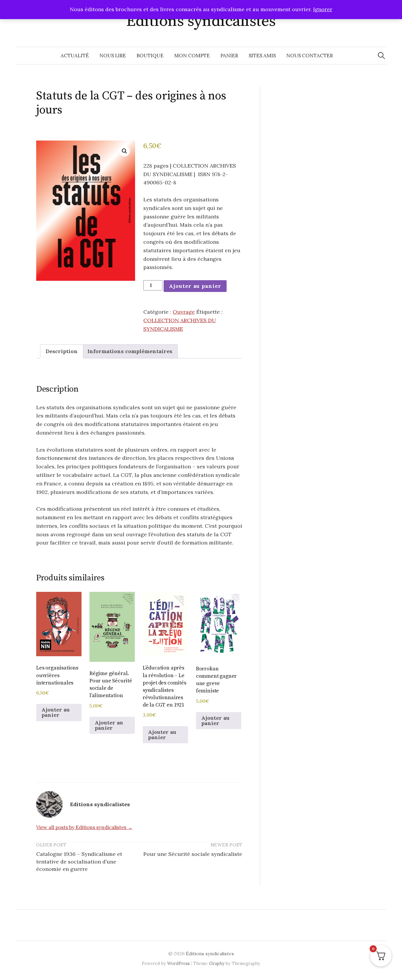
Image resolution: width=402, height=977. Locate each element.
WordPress (178, 963)
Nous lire (112, 55)
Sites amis (262, 55)
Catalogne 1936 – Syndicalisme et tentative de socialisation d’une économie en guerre (79, 861)
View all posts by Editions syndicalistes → (84, 827)
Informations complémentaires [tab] (129, 351)
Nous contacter (309, 55)
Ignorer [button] (322, 9)
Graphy (217, 963)
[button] (124, 151)
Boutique (150, 55)
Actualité (75, 55)
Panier (229, 55)
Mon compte (192, 55)
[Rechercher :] (381, 55)
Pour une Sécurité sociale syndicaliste (192, 854)
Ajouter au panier (195, 286)
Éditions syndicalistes (200, 21)
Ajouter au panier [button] (55, 712)
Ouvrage (184, 311)
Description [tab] (62, 351)
